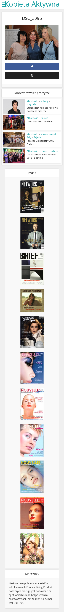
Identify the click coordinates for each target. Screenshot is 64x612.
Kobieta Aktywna (32, 4)
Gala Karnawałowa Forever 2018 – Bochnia (41, 156)
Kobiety (44, 101)
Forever (45, 151)
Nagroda (31, 104)
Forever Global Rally (41, 136)
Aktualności (32, 101)
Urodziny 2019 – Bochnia (40, 121)
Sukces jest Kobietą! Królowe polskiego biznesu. (42, 109)
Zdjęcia (44, 118)
